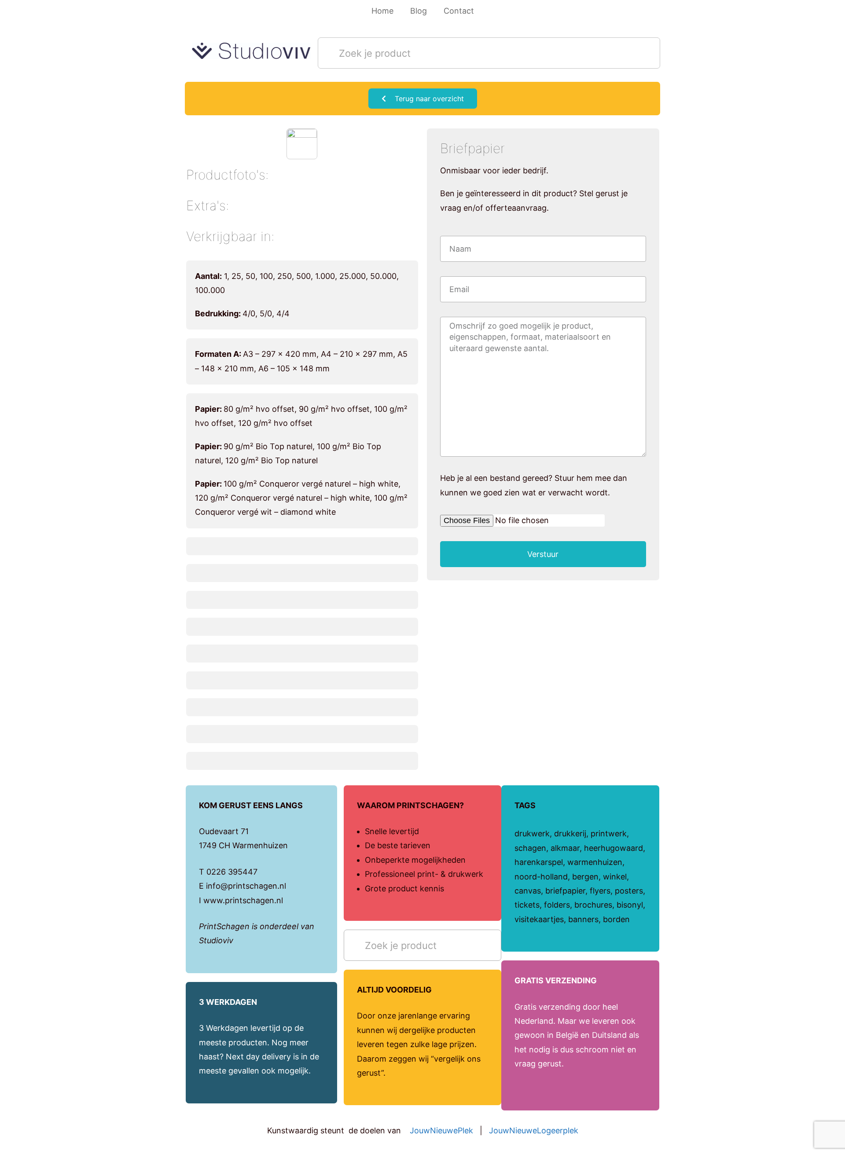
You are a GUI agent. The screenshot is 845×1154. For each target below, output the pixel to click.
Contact (459, 10)
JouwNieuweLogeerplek (533, 1130)
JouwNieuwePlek (441, 1130)
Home (382, 10)
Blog (418, 10)
